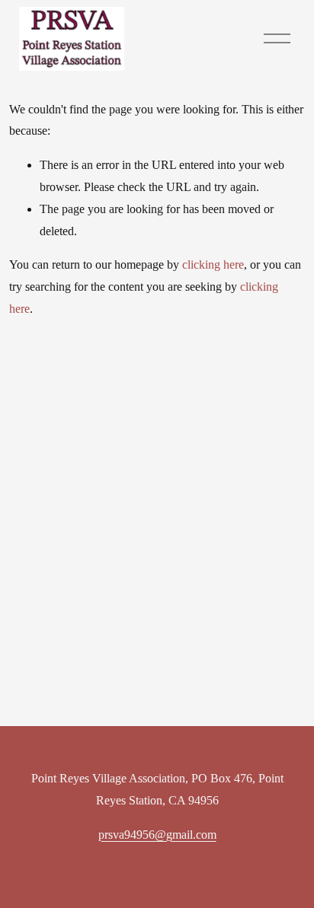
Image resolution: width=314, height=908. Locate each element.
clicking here (213, 264)
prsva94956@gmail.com (157, 834)
